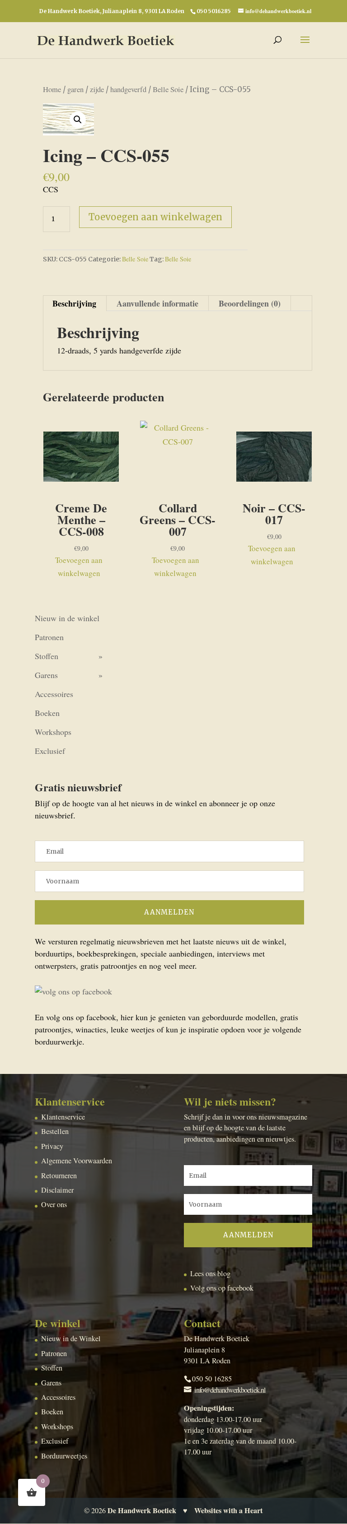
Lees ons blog (210, 1273)
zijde (97, 89)
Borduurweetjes (64, 1456)
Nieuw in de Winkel (71, 1338)
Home (52, 89)
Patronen (49, 637)
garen (75, 89)
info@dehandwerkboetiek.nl (230, 1390)
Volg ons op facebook (221, 1288)
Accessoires (54, 693)
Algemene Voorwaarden (76, 1161)
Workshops (53, 731)
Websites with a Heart (228, 1510)
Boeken (47, 712)
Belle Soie (168, 89)
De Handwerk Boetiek (142, 1510)
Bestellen (55, 1131)
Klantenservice (63, 1117)
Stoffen (46, 655)
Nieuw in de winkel (67, 618)
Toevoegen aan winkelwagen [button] (79, 566)
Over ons (54, 1204)
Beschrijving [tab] (74, 303)
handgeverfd (128, 89)
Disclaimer (57, 1190)
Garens (46, 674)
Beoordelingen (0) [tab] (250, 303)
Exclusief (50, 750)
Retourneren (59, 1175)
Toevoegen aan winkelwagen (155, 217)
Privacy (52, 1146)
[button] (78, 120)
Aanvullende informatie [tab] (157, 303)
